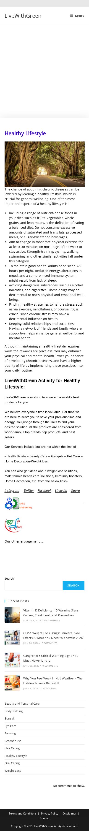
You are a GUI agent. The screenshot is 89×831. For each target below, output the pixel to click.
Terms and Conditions (23, 813)
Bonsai (9, 718)
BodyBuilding (14, 711)
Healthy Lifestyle (16, 756)
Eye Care (10, 726)
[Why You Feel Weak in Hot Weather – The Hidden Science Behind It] (12, 683)
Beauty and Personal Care (22, 703)
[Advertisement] (44, 71)
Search (9, 578)
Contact (45, 818)
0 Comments (52, 620)
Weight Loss (13, 771)
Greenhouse (13, 741)
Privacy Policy (49, 813)
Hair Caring (12, 748)
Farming (10, 733)
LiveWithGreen (23, 15)
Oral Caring (12, 763)
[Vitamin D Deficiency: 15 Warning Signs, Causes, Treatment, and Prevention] (12, 615)
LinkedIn (61, 490)
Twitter (29, 490)
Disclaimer (69, 813)
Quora (75, 490)
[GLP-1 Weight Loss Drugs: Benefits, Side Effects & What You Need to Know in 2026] (12, 637)
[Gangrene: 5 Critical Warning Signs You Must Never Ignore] (12, 660)
